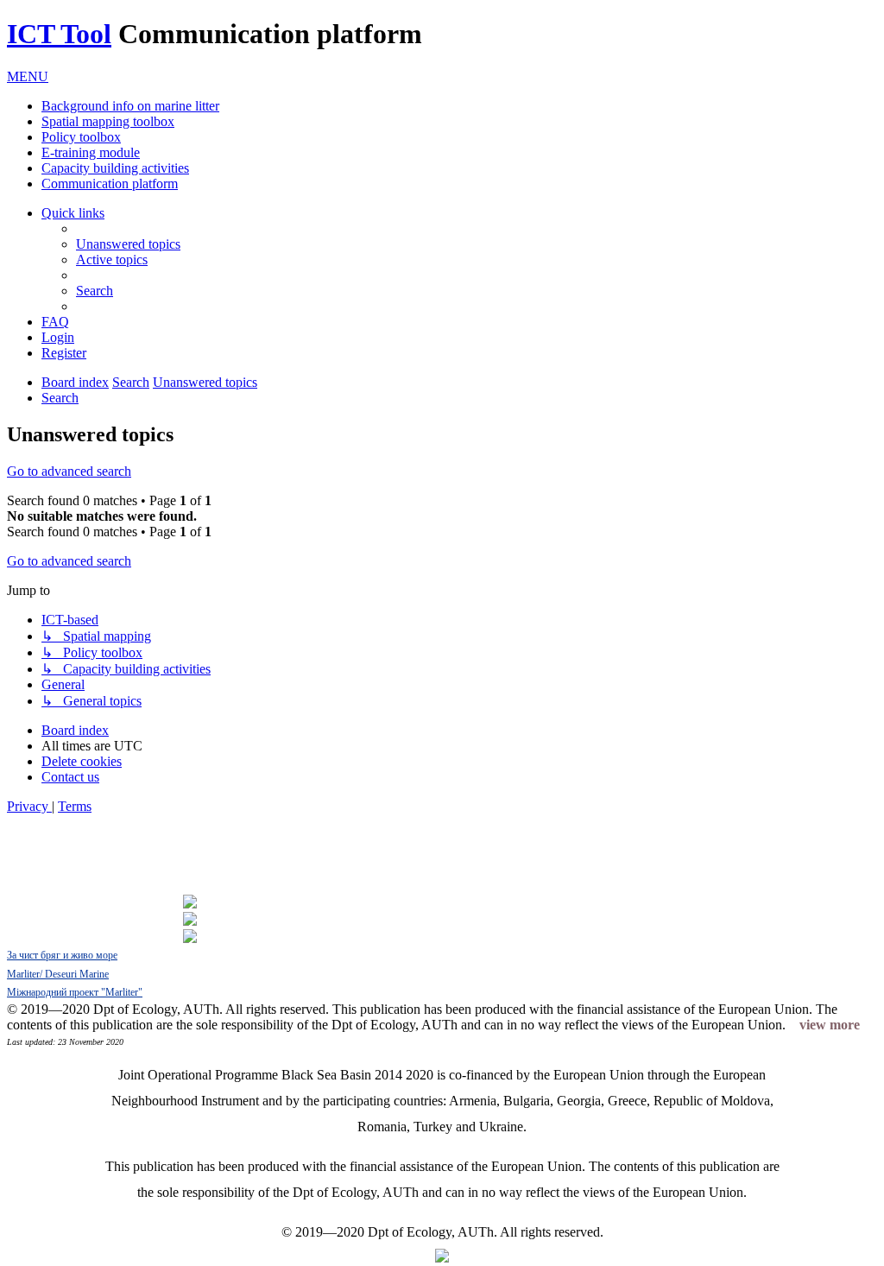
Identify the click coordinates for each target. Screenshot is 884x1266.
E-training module (90, 152)
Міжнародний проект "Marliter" (74, 992)
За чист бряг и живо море (62, 955)
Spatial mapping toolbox (107, 121)
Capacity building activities (115, 168)
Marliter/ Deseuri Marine (58, 974)
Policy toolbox (81, 137)
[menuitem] (128, 244)
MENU (27, 76)
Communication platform (109, 183)
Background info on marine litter (130, 105)
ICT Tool (59, 33)
